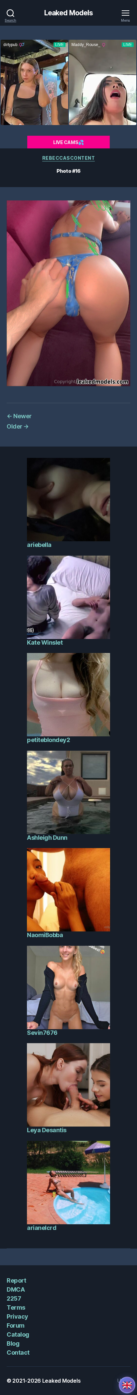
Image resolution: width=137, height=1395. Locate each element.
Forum (16, 1325)
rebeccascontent (68, 158)
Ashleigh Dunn (47, 837)
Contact (18, 1352)
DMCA (16, 1289)
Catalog (18, 1334)
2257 (14, 1298)
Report (16, 1280)
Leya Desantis (47, 1130)
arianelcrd (41, 1227)
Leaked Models (68, 12)
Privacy (17, 1316)
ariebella (39, 544)
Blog (13, 1343)
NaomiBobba (45, 934)
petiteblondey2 (48, 739)
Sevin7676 (42, 1032)
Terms (16, 1307)
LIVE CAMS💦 (68, 142)
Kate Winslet (45, 642)
